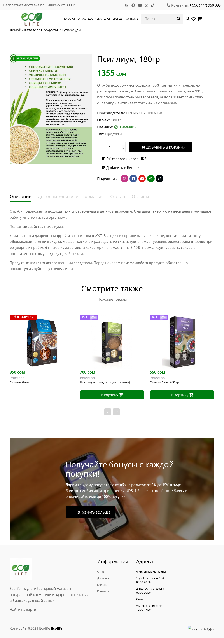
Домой (15, 30)
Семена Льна (20, 382)
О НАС (82, 19)
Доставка (103, 578)
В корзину (110, 394)
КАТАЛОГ (69, 19)
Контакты (103, 591)
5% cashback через (126, 159)
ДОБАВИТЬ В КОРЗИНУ (165, 147)
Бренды (102, 585)
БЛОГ (107, 19)
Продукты (50, 30)
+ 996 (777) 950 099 (205, 5)
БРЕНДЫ (118, 19)
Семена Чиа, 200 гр (164, 382)
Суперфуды (71, 30)
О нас (100, 572)
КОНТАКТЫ (132, 19)
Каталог (31, 30)
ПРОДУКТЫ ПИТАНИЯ (144, 113)
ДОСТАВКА (95, 19)
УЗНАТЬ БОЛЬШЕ (95, 512)
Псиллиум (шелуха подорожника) (105, 382)
